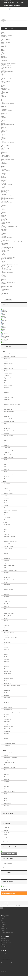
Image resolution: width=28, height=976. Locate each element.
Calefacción (3, 230)
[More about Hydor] (3, 326)
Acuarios (3, 204)
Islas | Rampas (4, 179)
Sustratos (3, 211)
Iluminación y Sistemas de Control (9, 226)
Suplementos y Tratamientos (7, 124)
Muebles (3, 216)
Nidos (2, 119)
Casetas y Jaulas (5, 45)
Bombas (3, 223)
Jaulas (2, 116)
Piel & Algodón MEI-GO (6, 67)
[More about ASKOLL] (3, 310)
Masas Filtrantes (5, 239)
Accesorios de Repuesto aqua (8, 257)
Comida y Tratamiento (6, 195)
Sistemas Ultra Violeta (6, 269)
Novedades (3, 938)
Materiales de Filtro (5, 248)
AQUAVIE (6, 827)
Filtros (2, 290)
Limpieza (3, 188)
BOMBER (6, 832)
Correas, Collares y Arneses (7, 103)
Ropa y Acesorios (5, 52)
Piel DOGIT (3, 70)
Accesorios (3, 54)
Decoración (3, 173)
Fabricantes (7, 823)
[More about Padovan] (3, 334)
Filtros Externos (4, 219)
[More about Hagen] (3, 324)
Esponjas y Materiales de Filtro (8, 282)
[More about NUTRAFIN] (4, 333)
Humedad (3, 261)
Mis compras (4, 953)
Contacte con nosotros (8, 2)
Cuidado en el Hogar (5, 59)
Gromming (3, 53)
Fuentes (3, 278)
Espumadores (4, 225)
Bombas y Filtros (5, 218)
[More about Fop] (2, 323)
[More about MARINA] (3, 327)
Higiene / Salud (4, 130)
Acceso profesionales (6, 0)
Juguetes (3, 40)
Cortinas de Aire (4, 244)
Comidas (3, 197)
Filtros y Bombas (5, 186)
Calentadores (4, 229)
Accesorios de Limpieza (6, 237)
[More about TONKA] (3, 337)
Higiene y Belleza (5, 47)
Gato (2, 75)
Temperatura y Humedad (6, 258)
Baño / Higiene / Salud (6, 156)
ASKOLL (6, 830)
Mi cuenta (4, 950)
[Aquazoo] (14, 13)
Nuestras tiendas (8, 818)
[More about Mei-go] (3, 329)
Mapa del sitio (4, 946)
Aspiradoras (4, 251)
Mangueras (3, 253)
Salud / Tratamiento (5, 93)
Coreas (2, 74)
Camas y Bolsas (5, 148)
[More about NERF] (3, 332)
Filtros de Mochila (5, 250)
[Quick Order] (4, 886)
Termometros (4, 260)
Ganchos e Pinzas (5, 190)
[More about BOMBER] (4, 311)
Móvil (2, 181)
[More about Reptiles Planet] (5, 336)
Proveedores (8, 858)
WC (2, 99)
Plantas (3, 209)
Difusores (3, 254)
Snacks (3, 38)
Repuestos (3, 271)
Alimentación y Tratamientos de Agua (9, 264)
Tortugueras (3, 177)
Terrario (3, 176)
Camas (2, 84)
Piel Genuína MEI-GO (6, 66)
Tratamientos (4, 200)
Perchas (3, 120)
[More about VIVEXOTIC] (4, 339)
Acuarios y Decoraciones (6, 202)
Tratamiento (4, 57)
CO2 (2, 234)
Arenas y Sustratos (5, 172)
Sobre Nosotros (20, 2)
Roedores (3, 131)
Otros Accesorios (5, 240)
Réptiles (3, 162)
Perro (2, 32)
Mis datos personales (6, 959)
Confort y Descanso (5, 39)
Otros (2, 287)
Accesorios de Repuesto (6, 286)
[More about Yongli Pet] (4, 340)
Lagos (2, 262)
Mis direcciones (5, 957)
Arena (2, 98)
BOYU (5, 834)
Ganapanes (3, 285)
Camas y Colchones (5, 42)
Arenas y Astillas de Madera (7, 159)
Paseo (2, 61)
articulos (3, 877)
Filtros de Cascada (5, 222)
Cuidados (3, 56)
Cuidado (3, 123)
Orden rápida (8, 882)
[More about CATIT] (3, 314)
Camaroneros (4, 246)
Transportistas (4, 128)
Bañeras (3, 126)
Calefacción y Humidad (6, 184)
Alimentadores (4, 201)
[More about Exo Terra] (4, 320)
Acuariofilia (3, 194)
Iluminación (3, 183)
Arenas (2, 208)
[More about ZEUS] (3, 342)
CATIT (5, 837)
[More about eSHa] (3, 319)
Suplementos (4, 60)
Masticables (4, 36)
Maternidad (3, 215)
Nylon (2, 68)
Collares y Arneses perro (9, 808)
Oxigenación (4, 233)
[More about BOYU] (3, 313)
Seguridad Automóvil (5, 73)
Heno (2, 135)
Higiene (3, 50)
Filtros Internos (4, 220)
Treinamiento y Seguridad (7, 71)
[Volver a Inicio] (2, 300)
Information (8, 813)
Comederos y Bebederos (6, 35)
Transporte (3, 46)
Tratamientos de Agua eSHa (7, 198)
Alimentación (4, 33)
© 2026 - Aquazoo (5, 971)
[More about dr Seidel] (3, 317)
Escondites (3, 174)
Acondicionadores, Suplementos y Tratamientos (12, 241)
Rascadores (4, 82)
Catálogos (5, 5)
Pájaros (3, 107)
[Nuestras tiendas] (14, 851)
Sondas (3, 112)
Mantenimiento (4, 243)
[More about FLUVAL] (3, 322)
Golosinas (3, 138)
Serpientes (3, 191)
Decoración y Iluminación (7, 272)
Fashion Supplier (8, 863)
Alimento (3, 134)
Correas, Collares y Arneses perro (8, 63)
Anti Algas (3, 268)
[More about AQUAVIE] (4, 309)
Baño (2, 49)
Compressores (4, 293)
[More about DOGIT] (3, 316)
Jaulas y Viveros (5, 146)
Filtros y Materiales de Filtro (7, 247)
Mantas (3, 43)
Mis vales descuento (6, 955)
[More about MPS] (3, 330)
